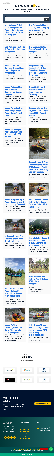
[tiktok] (8, 437)
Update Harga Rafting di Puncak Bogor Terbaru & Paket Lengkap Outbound (15, 202)
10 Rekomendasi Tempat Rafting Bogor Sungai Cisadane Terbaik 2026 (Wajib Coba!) (38, 203)
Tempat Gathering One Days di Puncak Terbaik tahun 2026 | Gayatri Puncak (38, 112)
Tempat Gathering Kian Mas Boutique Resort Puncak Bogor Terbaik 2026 (14, 112)
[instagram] (11, 437)
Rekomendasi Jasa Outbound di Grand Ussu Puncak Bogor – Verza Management (14, 69)
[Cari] (46, 19)
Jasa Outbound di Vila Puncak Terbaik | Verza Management (38, 49)
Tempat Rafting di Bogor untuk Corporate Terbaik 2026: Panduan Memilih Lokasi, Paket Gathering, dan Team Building (39, 167)
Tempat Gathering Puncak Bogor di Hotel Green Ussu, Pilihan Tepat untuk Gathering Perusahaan (38, 70)
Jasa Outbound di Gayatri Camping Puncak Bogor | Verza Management (39, 27)
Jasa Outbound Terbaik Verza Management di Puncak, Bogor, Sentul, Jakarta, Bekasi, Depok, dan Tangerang (14, 30)
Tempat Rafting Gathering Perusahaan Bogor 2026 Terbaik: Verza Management (13, 329)
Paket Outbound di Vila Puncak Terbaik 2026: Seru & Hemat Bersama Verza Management (14, 292)
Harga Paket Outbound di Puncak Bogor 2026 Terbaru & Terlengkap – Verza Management (39, 241)
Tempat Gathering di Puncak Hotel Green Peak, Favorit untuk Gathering (37, 91)
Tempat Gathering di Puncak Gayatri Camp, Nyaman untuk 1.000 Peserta (13, 133)
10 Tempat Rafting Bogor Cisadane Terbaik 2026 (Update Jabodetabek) (15, 238)
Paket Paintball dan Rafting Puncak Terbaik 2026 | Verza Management (38, 280)
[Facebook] (5, 437)
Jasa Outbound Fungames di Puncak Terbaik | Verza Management (15, 49)
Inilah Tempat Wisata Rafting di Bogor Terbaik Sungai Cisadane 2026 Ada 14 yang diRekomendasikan (39, 330)
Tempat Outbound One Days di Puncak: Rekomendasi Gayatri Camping (13, 91)
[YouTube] (14, 437)
